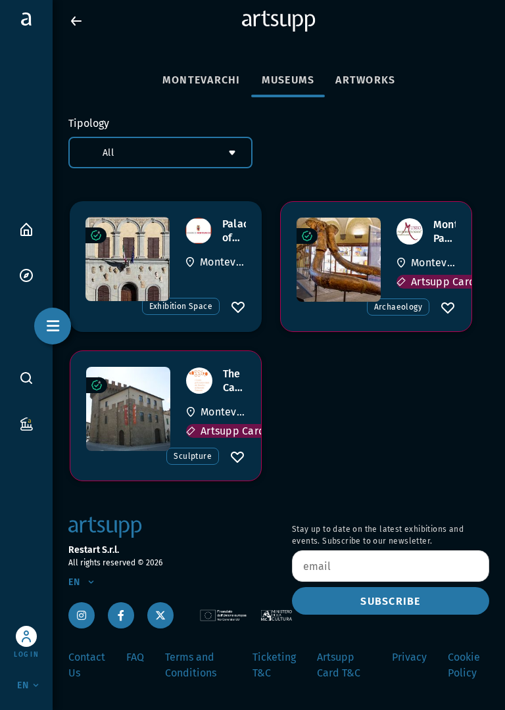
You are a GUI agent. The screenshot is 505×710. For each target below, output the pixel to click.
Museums (288, 80)
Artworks (365, 80)
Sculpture (193, 456)
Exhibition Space (180, 306)
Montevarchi (201, 80)
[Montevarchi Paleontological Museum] (339, 260)
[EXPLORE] (26, 274)
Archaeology (398, 307)
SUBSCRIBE (390, 601)
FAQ (135, 657)
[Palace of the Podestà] (127, 259)
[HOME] (26, 228)
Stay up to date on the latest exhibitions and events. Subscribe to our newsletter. (378, 535)
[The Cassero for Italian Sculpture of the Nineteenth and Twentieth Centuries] (128, 409)
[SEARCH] (26, 377)
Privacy (409, 657)
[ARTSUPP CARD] (26, 423)
